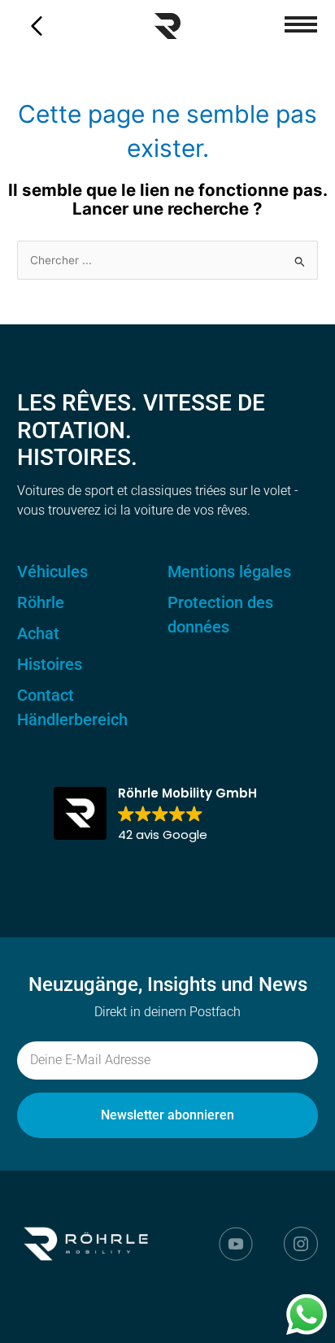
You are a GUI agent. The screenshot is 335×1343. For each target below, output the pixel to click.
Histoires (49, 664)
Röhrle (40, 602)
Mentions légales (229, 571)
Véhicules (52, 571)
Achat (38, 633)
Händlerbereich (72, 719)
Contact (45, 695)
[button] (300, 24)
